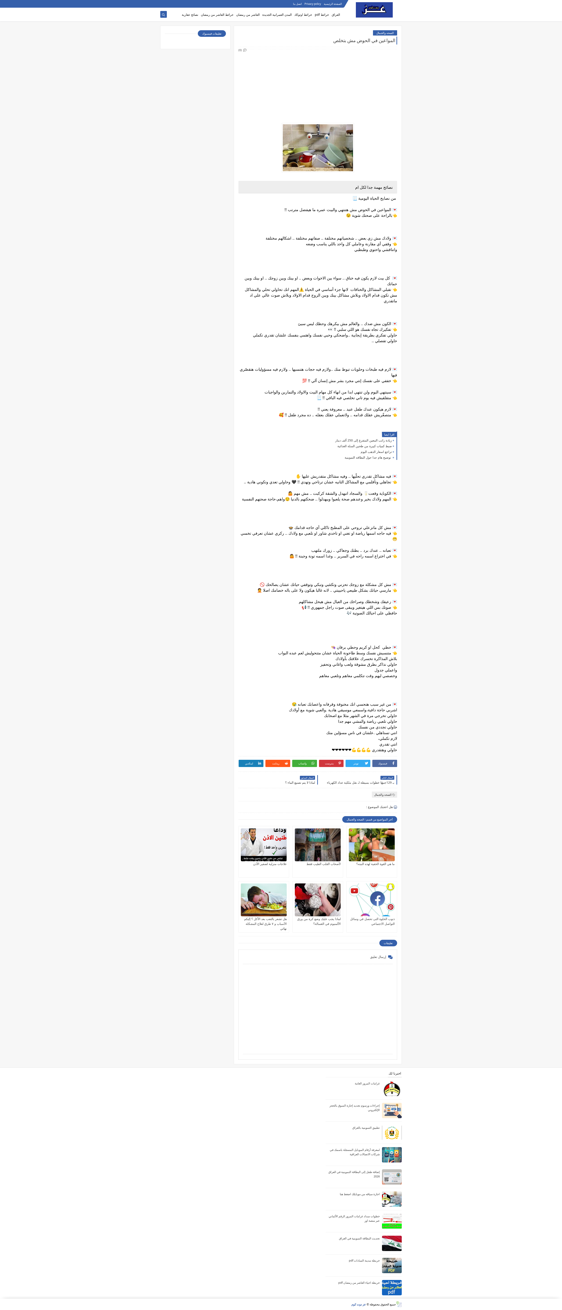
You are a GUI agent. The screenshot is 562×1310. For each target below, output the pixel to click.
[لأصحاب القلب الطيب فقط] (318, 844)
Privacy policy (312, 4)
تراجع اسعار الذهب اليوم (376, 452)
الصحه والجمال (385, 33)
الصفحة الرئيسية (333, 4)
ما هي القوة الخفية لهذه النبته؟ (375, 864)
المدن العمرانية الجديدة (277, 14)
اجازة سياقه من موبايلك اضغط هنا (360, 1194)
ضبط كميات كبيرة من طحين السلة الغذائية (364, 446)
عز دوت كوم (358, 1304)
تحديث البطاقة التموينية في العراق (359, 1238)
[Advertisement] (317, 83)
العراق (336, 14)
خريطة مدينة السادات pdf (364, 1260)
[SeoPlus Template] (399, 1304)
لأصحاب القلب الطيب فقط (323, 864)
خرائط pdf (322, 14)
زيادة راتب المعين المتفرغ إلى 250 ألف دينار (363, 440)
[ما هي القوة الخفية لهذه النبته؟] (372, 844)
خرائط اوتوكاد (303, 14)
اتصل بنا (297, 4)
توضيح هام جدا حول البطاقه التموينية (368, 457)
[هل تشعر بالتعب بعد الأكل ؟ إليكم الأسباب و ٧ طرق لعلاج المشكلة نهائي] (264, 899)
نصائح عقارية (190, 14)
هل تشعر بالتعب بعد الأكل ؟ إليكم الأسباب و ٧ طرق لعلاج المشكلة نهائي (265, 924)
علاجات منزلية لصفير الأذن (270, 864)
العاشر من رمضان (248, 14)
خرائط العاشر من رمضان (217, 14)
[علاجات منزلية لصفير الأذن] (264, 844)
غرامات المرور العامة (367, 1083)
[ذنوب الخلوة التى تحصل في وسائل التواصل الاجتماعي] (372, 899)
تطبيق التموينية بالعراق (366, 1128)
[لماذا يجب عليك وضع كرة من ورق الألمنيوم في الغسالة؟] (318, 899)
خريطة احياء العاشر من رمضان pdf (359, 1283)
